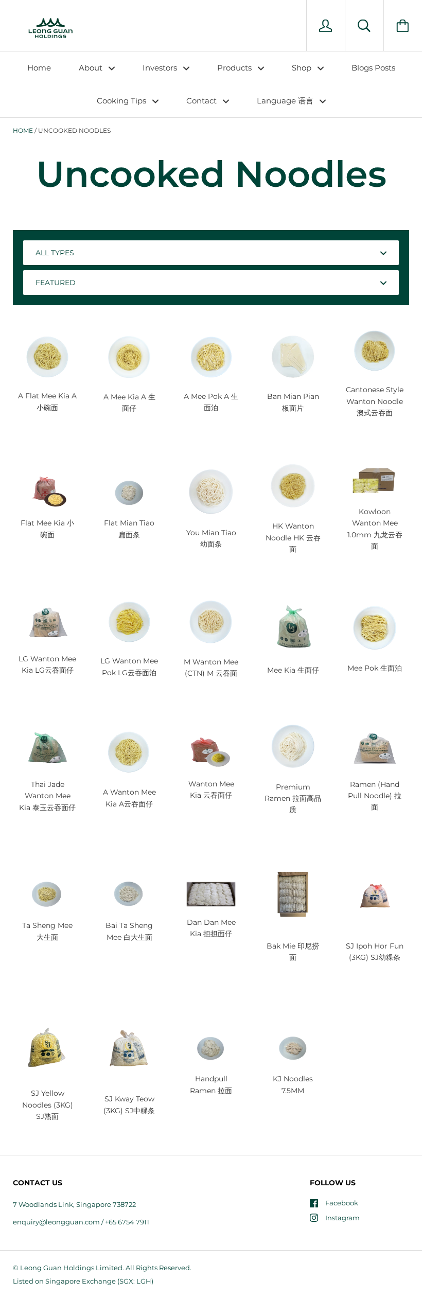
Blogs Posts (373, 68)
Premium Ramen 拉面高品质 (293, 798)
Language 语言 (286, 101)
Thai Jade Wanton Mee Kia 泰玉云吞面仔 (47, 796)
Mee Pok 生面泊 (374, 668)
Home (39, 68)
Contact (202, 101)
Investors (161, 68)
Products (235, 68)
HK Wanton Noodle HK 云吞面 (293, 537)
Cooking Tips (122, 101)
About (91, 68)
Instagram (342, 1218)
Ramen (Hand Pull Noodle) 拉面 (374, 796)
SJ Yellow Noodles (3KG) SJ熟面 (47, 1105)
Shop (302, 68)
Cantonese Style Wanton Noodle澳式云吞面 (374, 401)
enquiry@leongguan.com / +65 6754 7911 (81, 1222)
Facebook (341, 1203)
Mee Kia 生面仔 (293, 670)
